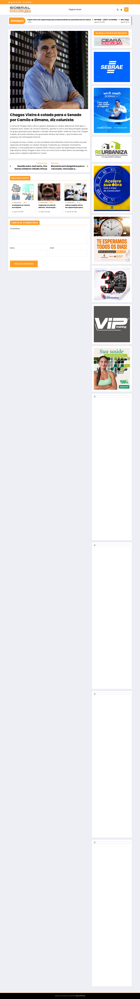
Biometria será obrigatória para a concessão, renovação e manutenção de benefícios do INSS (67, 167)
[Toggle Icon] (126, 9)
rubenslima (17, 202)
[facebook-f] (124, 2)
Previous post (41, 163)
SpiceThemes (80, 996)
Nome (12, 248)
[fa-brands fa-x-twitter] (127, 2)
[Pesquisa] (117, 9)
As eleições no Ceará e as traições (21, 206)
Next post (55, 163)
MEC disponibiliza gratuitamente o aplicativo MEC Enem (114, 20)
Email (52, 248)
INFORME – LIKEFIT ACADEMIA (76, 20)
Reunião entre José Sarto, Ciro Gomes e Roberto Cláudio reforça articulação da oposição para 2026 (30, 167)
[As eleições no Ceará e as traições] (22, 192)
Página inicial (75, 9)
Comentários (15, 228)
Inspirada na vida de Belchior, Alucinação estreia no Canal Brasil (48, 206)
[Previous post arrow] (10, 166)
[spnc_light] (121, 9)
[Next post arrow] (87, 166)
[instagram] (130, 2)
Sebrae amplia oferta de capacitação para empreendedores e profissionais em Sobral (74, 206)
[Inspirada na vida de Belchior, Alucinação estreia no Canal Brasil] (49, 192)
